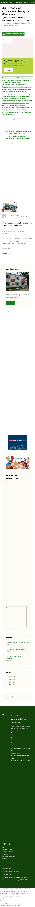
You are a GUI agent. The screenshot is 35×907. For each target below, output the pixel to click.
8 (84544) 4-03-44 (8, 2)
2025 (10, 679)
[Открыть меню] (32, 28)
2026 (10, 677)
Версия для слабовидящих (15, 33)
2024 (10, 682)
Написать (8, 70)
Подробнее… (4, 903)
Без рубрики (6, 253)
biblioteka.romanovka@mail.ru (25, 2)
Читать (10, 303)
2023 (10, 684)
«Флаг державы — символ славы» (18, 642)
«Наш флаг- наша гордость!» (16, 649)
